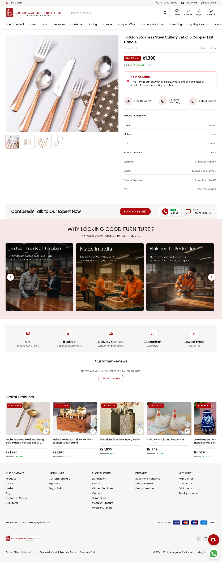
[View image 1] (12, 141)
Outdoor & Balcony (152, 24)
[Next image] (114, 83)
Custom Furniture (59, 478)
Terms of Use (12, 552)
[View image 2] (28, 141)
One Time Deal (15, 24)
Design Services (144, 488)
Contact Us (185, 483)
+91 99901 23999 (168, 2)
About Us (11, 478)
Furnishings (176, 24)
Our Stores (12, 503)
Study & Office (126, 24)
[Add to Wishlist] (46, 431)
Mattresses (77, 24)
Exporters (54, 483)
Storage (107, 24)
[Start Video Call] (213, 539)
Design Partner (144, 483)
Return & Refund (48, 552)
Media (9, 488)
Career (10, 483)
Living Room (99, 478)
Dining (93, 24)
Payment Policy (68, 552)
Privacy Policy (29, 552)
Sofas (32, 24)
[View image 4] (58, 141)
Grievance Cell (87, 552)
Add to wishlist (208, 48)
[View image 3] (43, 141)
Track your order (189, 493)
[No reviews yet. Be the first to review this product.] (131, 48)
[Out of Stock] (46, 424)
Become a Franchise (147, 478)
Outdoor (97, 493)
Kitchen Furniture (102, 488)
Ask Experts (185, 488)
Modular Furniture (102, 503)
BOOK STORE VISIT (135, 211)
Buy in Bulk (55, 488)
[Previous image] (10, 83)
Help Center (186, 478)
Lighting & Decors (199, 24)
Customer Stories (16, 498)
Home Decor (99, 498)
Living (45, 24)
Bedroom (59, 24)
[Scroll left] (10, 277)
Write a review (111, 378)
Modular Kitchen (102, 508)
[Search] (165, 12)
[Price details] (149, 64)
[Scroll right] (211, 277)
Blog (8, 493)
